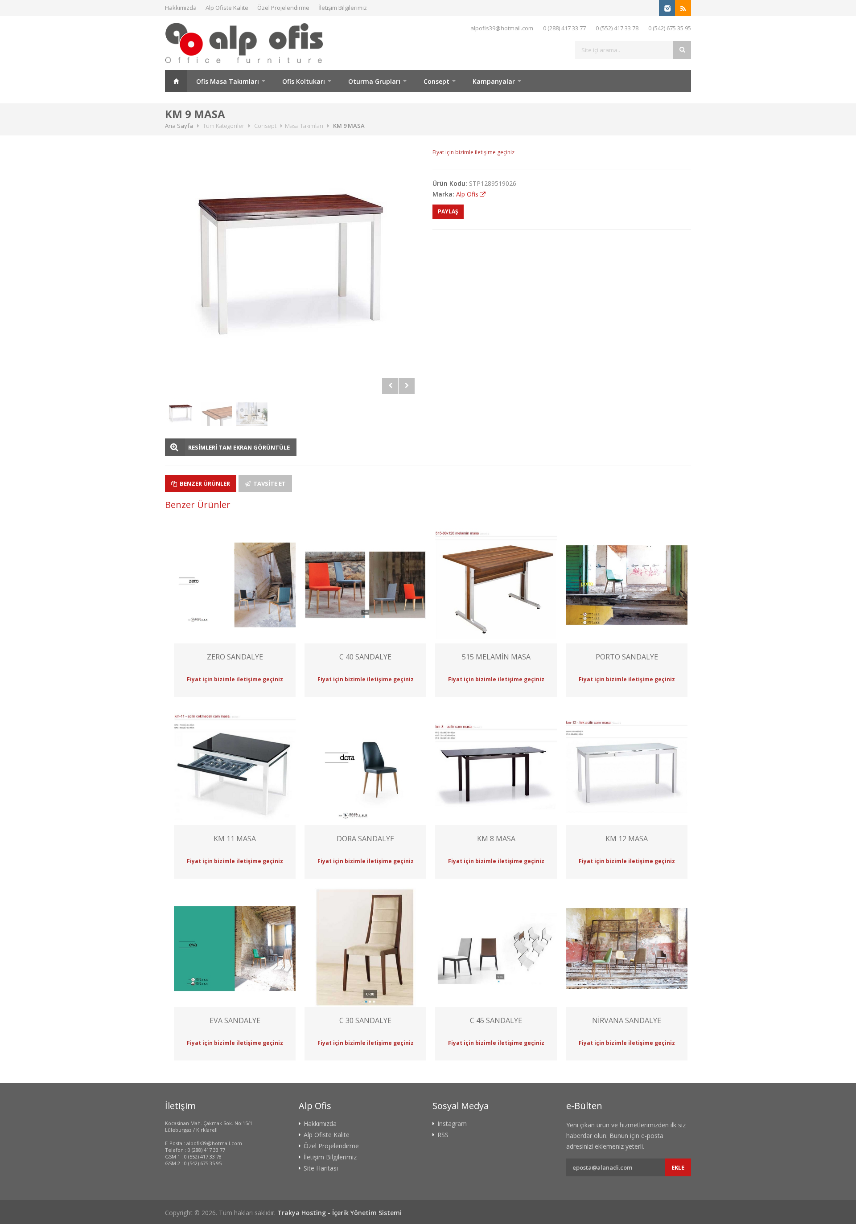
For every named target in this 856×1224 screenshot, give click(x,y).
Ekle (677, 1167)
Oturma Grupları (374, 81)
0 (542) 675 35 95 (669, 28)
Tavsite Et (269, 483)
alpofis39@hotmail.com (501, 28)
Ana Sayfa (176, 81)
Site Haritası (321, 1168)
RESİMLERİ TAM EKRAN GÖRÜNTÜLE (239, 447)
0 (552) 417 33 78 (617, 28)
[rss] (683, 8)
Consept (436, 81)
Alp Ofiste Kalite (227, 8)
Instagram (452, 1124)
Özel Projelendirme (283, 8)
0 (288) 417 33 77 (564, 28)
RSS (443, 1135)
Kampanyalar (494, 81)
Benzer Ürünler (204, 483)
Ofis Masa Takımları (227, 81)
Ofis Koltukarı (303, 81)
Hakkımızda (181, 8)
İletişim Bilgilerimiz (342, 8)
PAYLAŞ (448, 211)
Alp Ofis (467, 194)
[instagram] (667, 8)
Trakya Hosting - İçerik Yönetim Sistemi (339, 1212)
